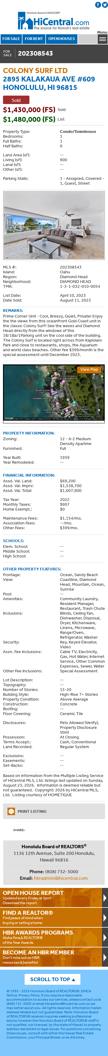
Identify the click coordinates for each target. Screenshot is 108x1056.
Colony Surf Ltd (35, 70)
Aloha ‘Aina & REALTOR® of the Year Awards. (38, 937)
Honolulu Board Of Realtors (54, 21)
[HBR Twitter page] (105, 5)
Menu (102, 32)
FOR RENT (34, 38)
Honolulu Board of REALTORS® (55, 991)
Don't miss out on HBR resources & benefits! (38, 957)
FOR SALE (11, 38)
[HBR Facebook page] (98, 5)
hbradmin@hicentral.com (61, 878)
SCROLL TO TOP (50, 979)
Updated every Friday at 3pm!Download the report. (33, 897)
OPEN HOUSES (61, 38)
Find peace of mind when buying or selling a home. (28, 917)
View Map (89, 369)
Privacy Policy (29, 995)
